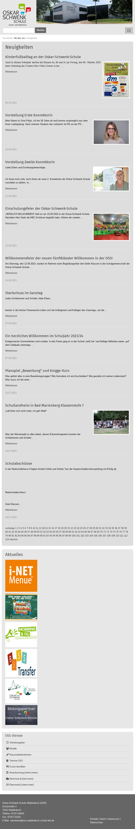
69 (98, 531)
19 (62, 528)
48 (32, 531)
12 (40, 528)
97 (63, 535)
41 (9, 531)
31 (100, 528)
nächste (13, 539)
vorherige (10, 528)
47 (28, 531)
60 (70, 531)
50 (38, 531)
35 (113, 528)
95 (57, 535)
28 (90, 528)
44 (19, 531)
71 (104, 531)
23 (75, 528)
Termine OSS (16, 760)
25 (81, 528)
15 (49, 528)
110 (117, 535)
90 (41, 535)
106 (100, 535)
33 (106, 528)
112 (125, 535)
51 (41, 531)
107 (104, 535)
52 (44, 531)
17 (56, 528)
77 (123, 531)
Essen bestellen (17, 766)
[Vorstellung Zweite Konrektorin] (111, 178)
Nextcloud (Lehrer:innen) (21, 778)
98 (66, 535)
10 (34, 528)
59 (66, 531)
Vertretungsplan (17, 742)
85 (25, 535)
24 (78, 528)
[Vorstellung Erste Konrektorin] (111, 132)
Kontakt (94, 819)
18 (59, 528)
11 (37, 528)
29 (94, 528)
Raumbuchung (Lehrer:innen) (23, 772)
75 (117, 531)
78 (127, 531)
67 (92, 531)
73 (111, 531)
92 (47, 535)
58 (63, 531)
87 (32, 535)
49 (35, 531)
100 (73, 535)
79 (6, 535)
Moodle (13, 748)
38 (122, 528)
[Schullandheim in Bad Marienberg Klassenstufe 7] (111, 422)
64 (82, 531)
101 (78, 535)
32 (103, 528)
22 (71, 528)
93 (51, 535)
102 (82, 535)
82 (16, 535)
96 (60, 535)
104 (91, 535)
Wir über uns (19, 38)
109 (113, 535)
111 (121, 535)
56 (57, 531)
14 (46, 528)
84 (22, 535)
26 (84, 528)
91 (44, 535)
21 (68, 528)
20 (65, 528)
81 (13, 535)
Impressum (113, 819)
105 (95, 535)
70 (101, 531)
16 (53, 528)
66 (89, 531)
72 (108, 531)
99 (70, 535)
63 (79, 531)
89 (38, 535)
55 (54, 531)
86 (28, 535)
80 (9, 535)
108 (109, 535)
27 (87, 528)
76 (120, 531)
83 (19, 535)
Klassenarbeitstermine (20, 754)
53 (47, 531)
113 (7, 539)
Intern (103, 819)
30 (97, 528)
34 (109, 528)
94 (54, 535)
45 (22, 531)
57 (60, 531)
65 (85, 531)
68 (95, 531)
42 (13, 531)
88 (35, 535)
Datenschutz (96, 822)
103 (87, 535)
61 (73, 531)
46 (25, 531)
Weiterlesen (11, 71)
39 (125, 528)
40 (6, 531)
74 (114, 531)
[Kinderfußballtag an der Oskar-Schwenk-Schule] (116, 79)
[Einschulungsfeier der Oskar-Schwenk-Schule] (111, 227)
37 (119, 528)
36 (116, 528)
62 (76, 531)
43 (16, 531)
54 (51, 531)
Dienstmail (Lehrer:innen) (21, 784)
